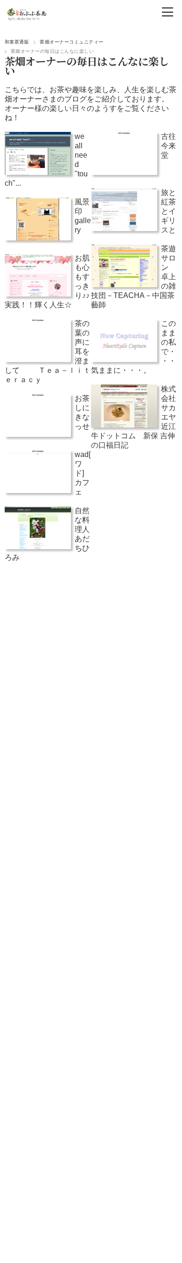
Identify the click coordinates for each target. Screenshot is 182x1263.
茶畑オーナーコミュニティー (71, 41)
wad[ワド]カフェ (83, 473)
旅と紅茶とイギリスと (168, 211)
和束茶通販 (17, 41)
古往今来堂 (168, 145)
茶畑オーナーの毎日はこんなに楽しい (87, 65)
